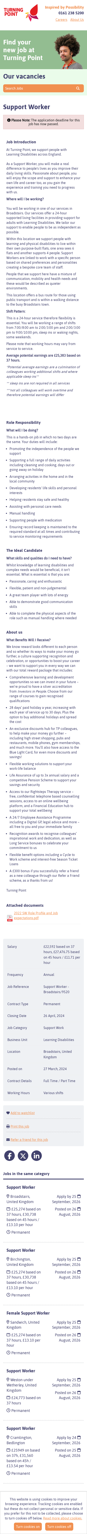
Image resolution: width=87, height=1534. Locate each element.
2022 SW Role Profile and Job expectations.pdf (36, 915)
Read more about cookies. (62, 1518)
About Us (77, 19)
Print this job (20, 1126)
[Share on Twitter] (23, 1155)
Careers (61, 19)
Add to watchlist (23, 1113)
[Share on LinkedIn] (36, 1155)
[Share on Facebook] (9, 1155)
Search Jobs (15, 88)
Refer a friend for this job (29, 1140)
